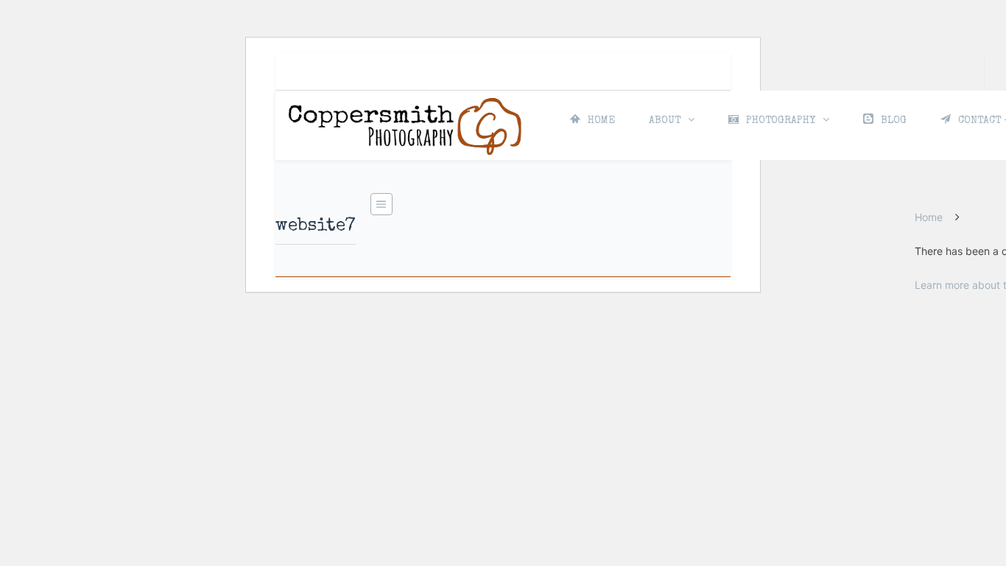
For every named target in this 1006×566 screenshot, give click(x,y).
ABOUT (664, 121)
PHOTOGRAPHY (780, 121)
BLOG (894, 121)
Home (929, 217)
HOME (601, 121)
